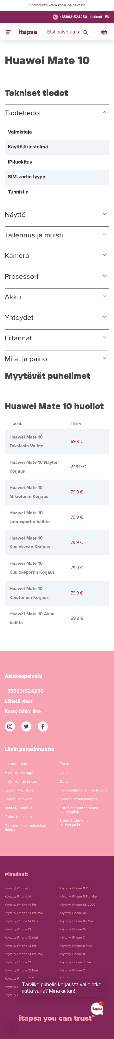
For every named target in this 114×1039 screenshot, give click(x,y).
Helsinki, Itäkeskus (21, 781)
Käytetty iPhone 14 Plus (21, 921)
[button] (11, 1027)
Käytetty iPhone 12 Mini (21, 970)
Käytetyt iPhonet (16, 888)
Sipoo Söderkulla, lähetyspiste (74, 822)
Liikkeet (96, 17)
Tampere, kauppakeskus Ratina (25, 827)
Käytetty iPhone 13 (18, 929)
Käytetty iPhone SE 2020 (77, 904)
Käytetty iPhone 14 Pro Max (24, 913)
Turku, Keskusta (18, 817)
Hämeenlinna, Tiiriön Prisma (83, 790)
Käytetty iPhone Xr (73, 929)
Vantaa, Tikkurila (18, 808)
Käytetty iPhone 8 (72, 954)
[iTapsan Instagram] (10, 726)
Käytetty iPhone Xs (73, 913)
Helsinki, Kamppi (19, 772)
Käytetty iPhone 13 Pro (21, 945)
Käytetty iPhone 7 (72, 970)
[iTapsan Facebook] (43, 726)
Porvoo (66, 764)
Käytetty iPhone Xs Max (76, 921)
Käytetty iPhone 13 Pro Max (24, 954)
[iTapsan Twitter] (26, 726)
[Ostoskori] (104, 32)
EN (107, 17)
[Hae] (86, 32)
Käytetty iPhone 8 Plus (76, 945)
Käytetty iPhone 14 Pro (21, 904)
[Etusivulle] (28, 32)
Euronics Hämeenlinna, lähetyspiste (79, 810)
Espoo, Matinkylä (19, 790)
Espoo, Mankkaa (18, 799)
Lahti (64, 772)
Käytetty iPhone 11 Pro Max (78, 896)
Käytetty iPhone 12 (18, 962)
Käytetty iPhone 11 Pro (75, 888)
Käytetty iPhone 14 (18, 896)
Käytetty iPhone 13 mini (21, 937)
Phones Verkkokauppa (79, 799)
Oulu (64, 781)
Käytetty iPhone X (72, 937)
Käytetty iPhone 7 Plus (76, 962)
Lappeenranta (16, 764)
